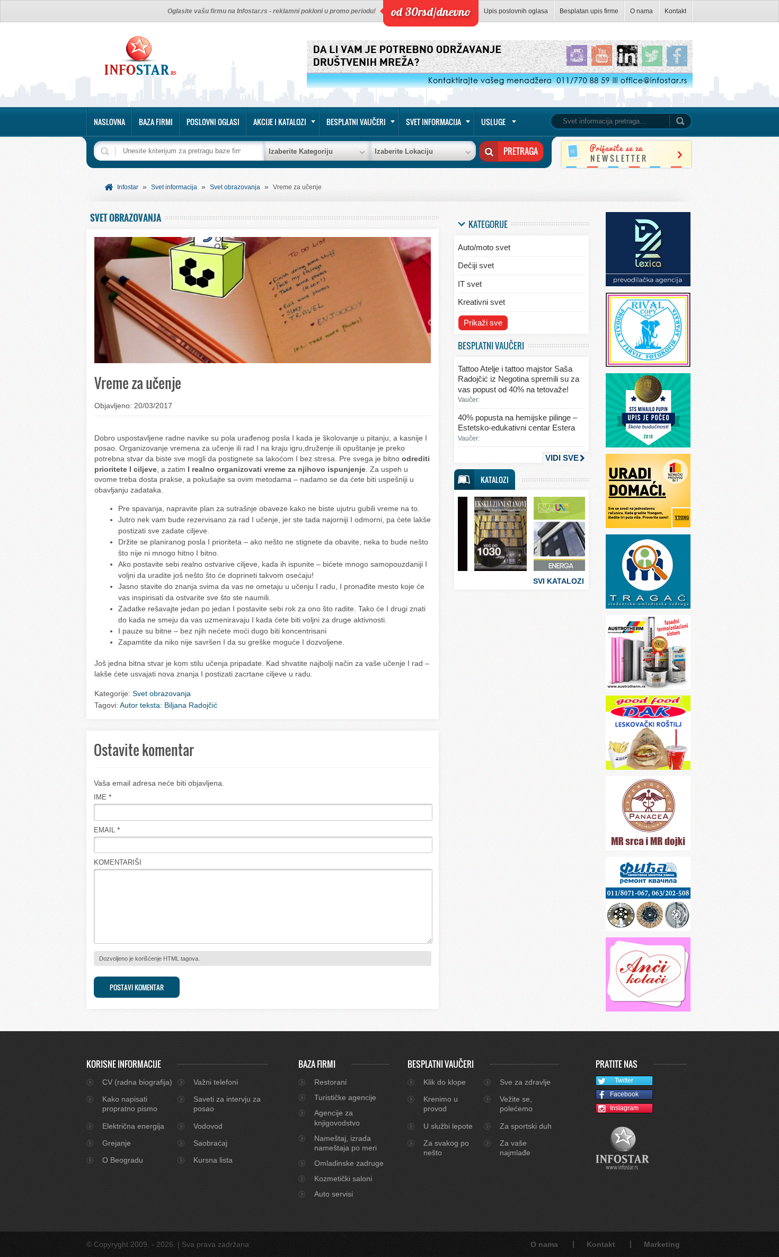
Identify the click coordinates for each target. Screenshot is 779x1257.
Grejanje (116, 1143)
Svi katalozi (558, 581)
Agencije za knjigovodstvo (337, 1118)
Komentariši (117, 862)
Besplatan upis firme (589, 11)
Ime (100, 797)
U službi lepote (448, 1126)
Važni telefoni (215, 1082)
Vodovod (208, 1126)
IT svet (470, 283)
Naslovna (109, 121)
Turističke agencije (345, 1097)
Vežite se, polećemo (516, 1104)
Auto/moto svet (484, 247)
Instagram (624, 1108)
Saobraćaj (210, 1143)
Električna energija (133, 1126)
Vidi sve (562, 457)
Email (104, 830)
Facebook (624, 1094)
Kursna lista (213, 1160)
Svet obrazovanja (235, 187)
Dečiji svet (476, 265)
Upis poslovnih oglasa (516, 11)
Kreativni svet (481, 301)
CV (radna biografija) (137, 1082)
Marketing (662, 1244)
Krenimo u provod (440, 1104)
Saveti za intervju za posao (227, 1104)
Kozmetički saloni (343, 1178)
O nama (641, 11)
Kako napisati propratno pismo (129, 1104)
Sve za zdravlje (525, 1082)
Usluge (493, 121)
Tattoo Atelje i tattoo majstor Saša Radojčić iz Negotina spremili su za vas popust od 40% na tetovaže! (518, 379)
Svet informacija (433, 121)
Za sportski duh (526, 1126)
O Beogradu (122, 1160)
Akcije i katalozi (279, 121)
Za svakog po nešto (446, 1148)
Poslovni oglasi (213, 121)
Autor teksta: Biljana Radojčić (168, 705)
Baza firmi (156, 121)
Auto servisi (333, 1194)
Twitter (624, 1080)
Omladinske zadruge (349, 1163)
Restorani (330, 1082)
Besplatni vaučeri (356, 121)
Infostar (127, 187)
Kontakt (675, 11)
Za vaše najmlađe (515, 1148)
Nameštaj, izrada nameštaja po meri (345, 1143)
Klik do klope (444, 1082)
